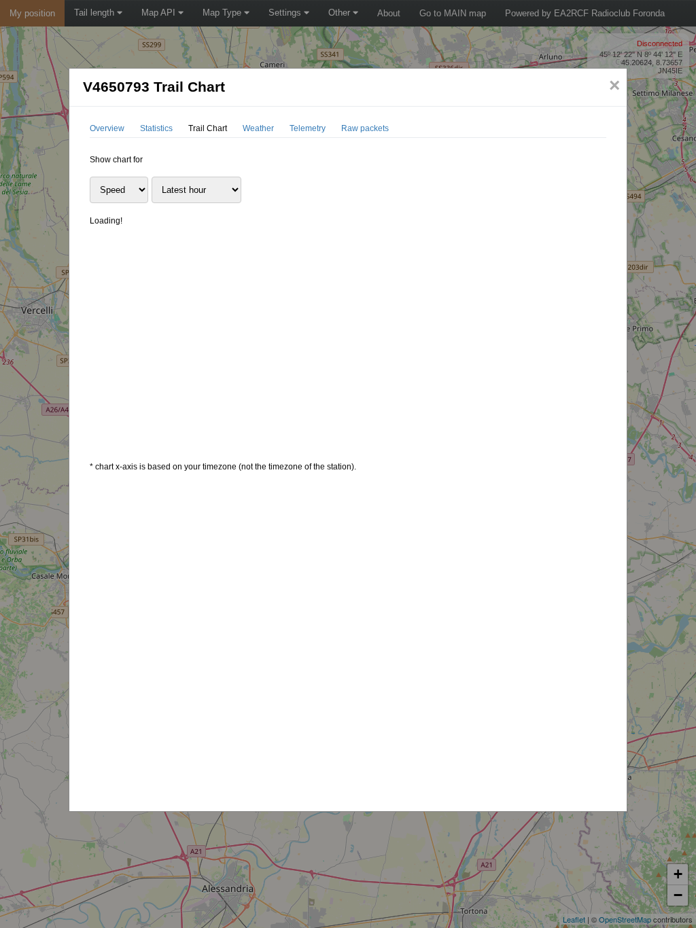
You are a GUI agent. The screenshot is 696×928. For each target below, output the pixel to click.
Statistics (156, 128)
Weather (258, 128)
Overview (107, 128)
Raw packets (365, 128)
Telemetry (308, 128)
